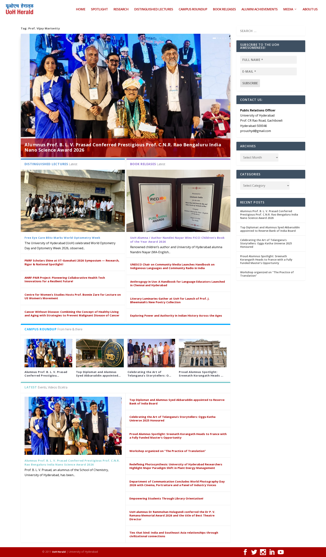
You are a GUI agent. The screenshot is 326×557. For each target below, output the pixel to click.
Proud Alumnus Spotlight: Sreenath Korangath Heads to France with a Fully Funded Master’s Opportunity (178, 435)
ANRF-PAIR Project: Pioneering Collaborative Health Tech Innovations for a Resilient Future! (65, 279)
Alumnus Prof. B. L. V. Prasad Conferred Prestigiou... (46, 373)
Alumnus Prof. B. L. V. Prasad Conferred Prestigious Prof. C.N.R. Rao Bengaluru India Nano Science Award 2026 (123, 147)
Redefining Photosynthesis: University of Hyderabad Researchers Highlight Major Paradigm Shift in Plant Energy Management (175, 466)
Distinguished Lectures (153, 9)
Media (288, 9)
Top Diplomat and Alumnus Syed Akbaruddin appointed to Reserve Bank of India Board (177, 401)
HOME (80, 9)
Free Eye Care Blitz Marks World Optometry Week (62, 237)
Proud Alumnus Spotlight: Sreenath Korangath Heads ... (201, 373)
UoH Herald (59, 551)
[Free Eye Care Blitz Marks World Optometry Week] (73, 201)
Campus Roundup (193, 9)
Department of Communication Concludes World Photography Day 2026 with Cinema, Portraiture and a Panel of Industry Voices (177, 483)
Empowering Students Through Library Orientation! (166, 498)
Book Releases (224, 9)
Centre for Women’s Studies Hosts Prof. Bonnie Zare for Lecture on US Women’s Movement (73, 296)
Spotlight (99, 9)
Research (120, 9)
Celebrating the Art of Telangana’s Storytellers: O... (149, 373)
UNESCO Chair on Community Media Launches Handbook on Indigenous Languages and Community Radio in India (172, 266)
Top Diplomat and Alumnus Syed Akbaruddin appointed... (98, 373)
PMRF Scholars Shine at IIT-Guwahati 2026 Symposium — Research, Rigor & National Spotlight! (72, 262)
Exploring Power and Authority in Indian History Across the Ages (176, 315)
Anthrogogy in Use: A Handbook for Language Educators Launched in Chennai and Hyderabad (177, 283)
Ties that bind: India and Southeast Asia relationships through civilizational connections (173, 534)
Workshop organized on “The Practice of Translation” (167, 451)
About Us (310, 9)
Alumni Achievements (259, 9)
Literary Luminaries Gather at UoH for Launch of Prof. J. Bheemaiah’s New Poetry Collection (169, 300)
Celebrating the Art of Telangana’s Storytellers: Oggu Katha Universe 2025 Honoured (172, 418)
